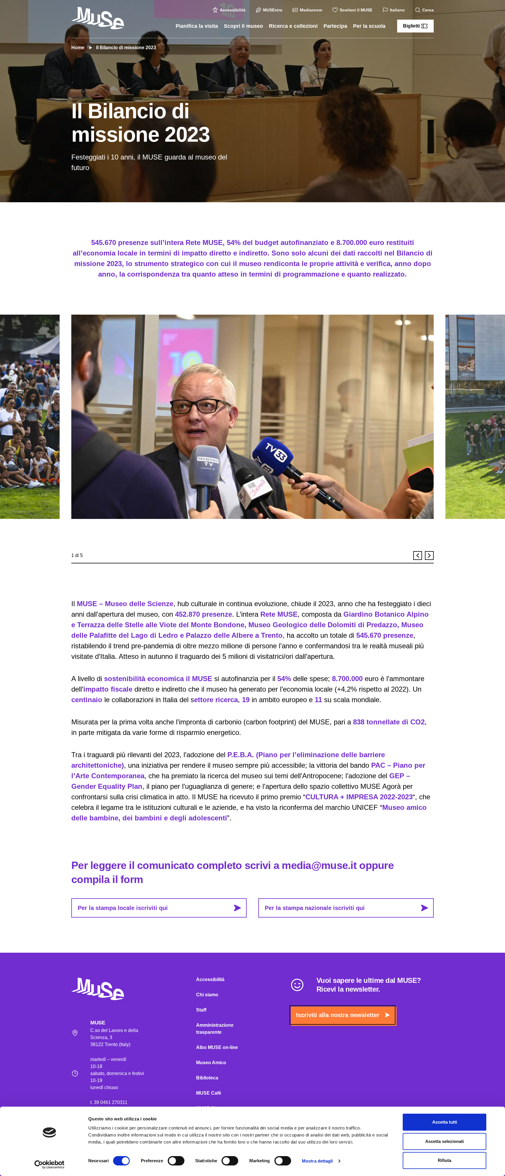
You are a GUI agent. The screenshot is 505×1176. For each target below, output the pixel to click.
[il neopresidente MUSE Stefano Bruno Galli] (252, 417)
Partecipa (335, 26)
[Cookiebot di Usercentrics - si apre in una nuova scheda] (49, 1164)
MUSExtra (272, 10)
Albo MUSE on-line (217, 1047)
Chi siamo (207, 994)
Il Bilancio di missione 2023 (126, 47)
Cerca (428, 10)
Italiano (397, 10)
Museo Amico (211, 1062)
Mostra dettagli (317, 1160)
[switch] (176, 1160)
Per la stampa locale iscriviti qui (123, 908)
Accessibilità (232, 10)
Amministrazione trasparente (215, 1029)
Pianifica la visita (197, 26)
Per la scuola (369, 26)
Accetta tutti (444, 1122)
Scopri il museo (243, 26)
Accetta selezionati (444, 1141)
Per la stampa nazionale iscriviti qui (315, 908)
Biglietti (411, 25)
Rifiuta (444, 1160)
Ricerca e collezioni (293, 26)
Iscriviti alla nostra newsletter (337, 1015)
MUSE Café (208, 1093)
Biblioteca (207, 1077)
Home (77, 47)
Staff (201, 1009)
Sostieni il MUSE (356, 10)
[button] (417, 555)
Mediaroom (311, 10)
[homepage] (97, 18)
